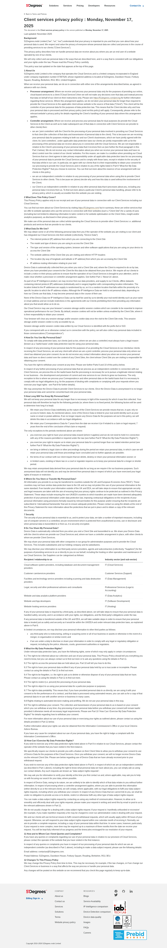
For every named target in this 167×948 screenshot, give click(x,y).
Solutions (54, 6)
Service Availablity (92, 901)
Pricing (80, 6)
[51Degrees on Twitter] (116, 895)
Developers (94, 6)
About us (59, 896)
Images (87, 922)
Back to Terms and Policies (36, 14)
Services (67, 6)
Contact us (60, 901)
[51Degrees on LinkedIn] (131, 892)
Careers (87, 933)
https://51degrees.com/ (88, 208)
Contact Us (135, 6)
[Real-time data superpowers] (34, 6)
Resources (109, 6)
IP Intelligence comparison (96, 906)
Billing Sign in (33, 898)
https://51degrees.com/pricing (107, 98)
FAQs (86, 927)
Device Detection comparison (97, 912)
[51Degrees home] (34, 892)
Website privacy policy (65, 922)
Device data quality (92, 917)
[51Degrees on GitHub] (123, 892)
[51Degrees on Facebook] (116, 892)
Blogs (86, 896)
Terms (57, 917)
